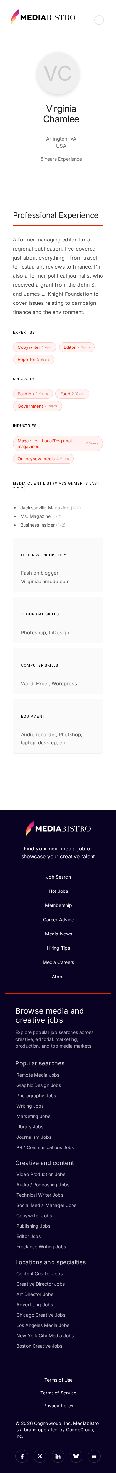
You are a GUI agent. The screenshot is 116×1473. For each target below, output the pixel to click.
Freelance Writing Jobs (41, 1246)
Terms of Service (58, 1392)
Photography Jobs (36, 1095)
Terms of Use (58, 1379)
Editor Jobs (28, 1236)
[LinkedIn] (58, 1456)
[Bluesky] (76, 1456)
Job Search (58, 877)
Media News (58, 933)
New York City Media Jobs (45, 1335)
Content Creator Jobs (39, 1273)
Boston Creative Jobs (39, 1346)
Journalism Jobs (33, 1137)
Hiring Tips (58, 948)
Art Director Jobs (34, 1294)
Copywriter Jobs (34, 1215)
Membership (58, 905)
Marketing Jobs (33, 1116)
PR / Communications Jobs (45, 1147)
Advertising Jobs (34, 1304)
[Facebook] (21, 1456)
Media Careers (58, 962)
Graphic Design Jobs (38, 1085)
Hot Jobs (58, 891)
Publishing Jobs (33, 1226)
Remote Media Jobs (37, 1075)
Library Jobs (30, 1126)
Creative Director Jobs (40, 1283)
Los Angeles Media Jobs (42, 1325)
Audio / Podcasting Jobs (42, 1184)
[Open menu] (99, 20)
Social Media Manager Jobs (46, 1205)
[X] (40, 1456)
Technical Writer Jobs (39, 1195)
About (58, 976)
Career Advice (58, 919)
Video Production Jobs (40, 1174)
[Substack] (94, 1456)
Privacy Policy (59, 1405)
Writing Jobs (30, 1106)
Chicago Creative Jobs (40, 1315)
